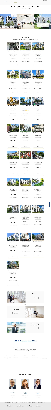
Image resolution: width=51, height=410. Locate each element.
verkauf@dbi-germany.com (40, 406)
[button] (12, 147)
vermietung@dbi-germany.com (25, 397)
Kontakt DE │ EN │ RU (45, 0)
